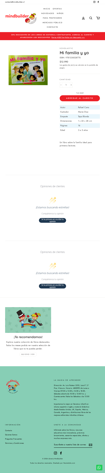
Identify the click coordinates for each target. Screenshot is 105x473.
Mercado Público (52, 22)
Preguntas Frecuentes (13, 439)
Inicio (46, 9)
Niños (60, 13)
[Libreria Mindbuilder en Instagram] (55, 453)
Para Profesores (52, 18)
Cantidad (65, 79)
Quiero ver (28, 354)
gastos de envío (69, 65)
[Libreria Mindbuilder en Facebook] (60, 453)
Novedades (47, 13)
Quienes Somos (11, 434)
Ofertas (57, 9)
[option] (52, 36)
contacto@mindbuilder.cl (15, 2)
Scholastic (66, 48)
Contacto (52, 27)
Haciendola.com (69, 463)
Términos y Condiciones (14, 443)
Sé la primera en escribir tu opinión (52, 220)
